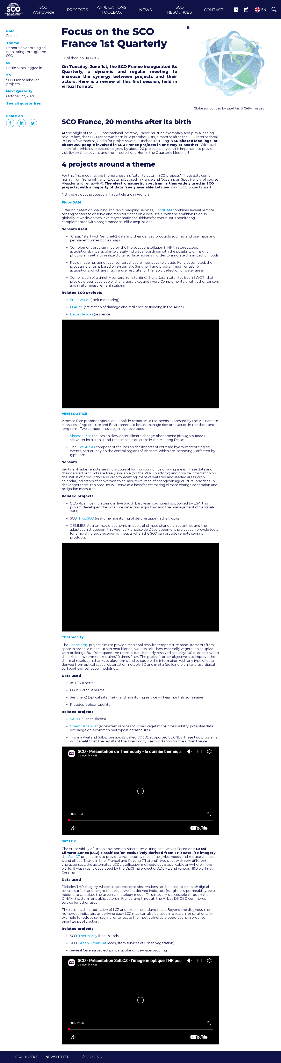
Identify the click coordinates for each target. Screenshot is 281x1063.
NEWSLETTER (57, 1057)
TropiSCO (86, 518)
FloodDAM (163, 210)
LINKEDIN (236, 9)
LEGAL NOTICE (25, 1057)
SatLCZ (74, 857)
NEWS (145, 9)
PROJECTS (77, 9)
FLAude (76, 307)
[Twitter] (33, 123)
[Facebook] (10, 123)
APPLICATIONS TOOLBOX (111, 10)
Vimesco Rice (80, 436)
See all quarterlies (23, 103)
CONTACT (214, 9)
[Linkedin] (21, 123)
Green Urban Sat (84, 726)
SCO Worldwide (43, 10)
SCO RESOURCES (179, 10)
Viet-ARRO (86, 447)
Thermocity (78, 645)
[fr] (189, 27)
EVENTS (246, 9)
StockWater (80, 300)
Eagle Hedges (81, 314)
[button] (232, 64)
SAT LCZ (77, 719)
